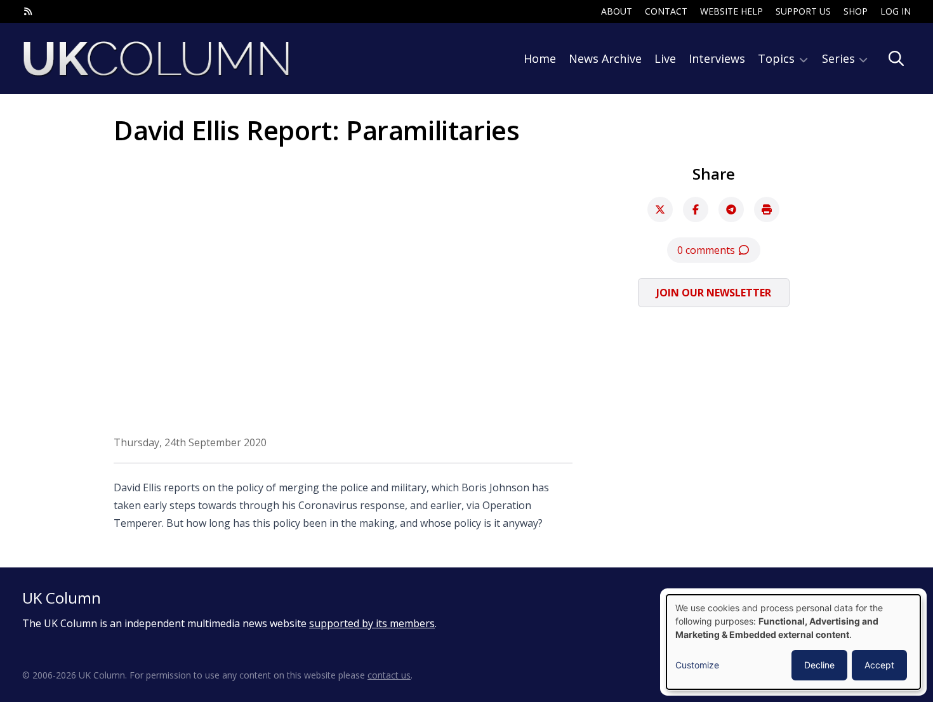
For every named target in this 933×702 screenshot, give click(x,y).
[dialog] (793, 642)
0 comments (707, 250)
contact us (389, 675)
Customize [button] (697, 664)
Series (840, 58)
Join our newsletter (713, 293)
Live (665, 58)
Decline (819, 664)
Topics (778, 58)
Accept (879, 664)
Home (540, 58)
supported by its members (372, 623)
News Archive (605, 58)
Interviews (717, 58)
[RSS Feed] (28, 11)
